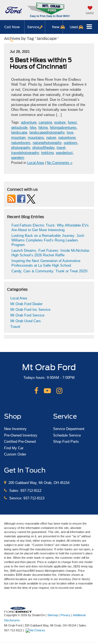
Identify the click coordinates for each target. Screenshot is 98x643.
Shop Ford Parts (66, 442)
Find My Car (13, 448)
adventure (28, 122)
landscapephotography (47, 132)
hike (33, 127)
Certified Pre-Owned (20, 442)
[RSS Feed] (11, 199)
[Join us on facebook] (21, 199)
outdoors (70, 143)
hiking (43, 127)
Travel (15, 327)
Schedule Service (67, 435)
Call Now (12, 27)
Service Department (68, 429)
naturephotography (47, 143)
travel (61, 148)
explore (60, 122)
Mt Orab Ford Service (27, 315)
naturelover (66, 137)
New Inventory (15, 429)
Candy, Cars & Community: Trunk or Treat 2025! (49, 271)
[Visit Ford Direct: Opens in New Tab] (36, 630)
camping (45, 122)
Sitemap (52, 615)
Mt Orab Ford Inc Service (30, 310)
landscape (19, 132)
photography (20, 148)
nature (51, 137)
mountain (18, 137)
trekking (47, 153)
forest (72, 122)
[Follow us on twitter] (31, 199)
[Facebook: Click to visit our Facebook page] (36, 391)
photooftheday (43, 148)
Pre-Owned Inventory (20, 435)
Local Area (35, 163)
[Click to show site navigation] (89, 27)
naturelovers (20, 143)
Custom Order (15, 454)
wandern (17, 158)
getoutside (19, 127)
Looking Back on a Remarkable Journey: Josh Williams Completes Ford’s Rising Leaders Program (47, 240)
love (70, 132)
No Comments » (59, 163)
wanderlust (64, 153)
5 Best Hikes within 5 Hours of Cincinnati (41, 63)
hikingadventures (63, 127)
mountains (36, 137)
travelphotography (25, 153)
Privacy (65, 615)
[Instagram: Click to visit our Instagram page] (59, 391)
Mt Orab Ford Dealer (26, 304)
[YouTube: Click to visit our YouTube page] (47, 391)
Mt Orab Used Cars (25, 321)
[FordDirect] (18, 610)
